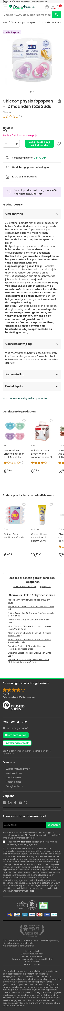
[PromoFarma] (22, 7)
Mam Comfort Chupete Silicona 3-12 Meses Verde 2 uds (29, 634)
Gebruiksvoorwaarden (32, 953)
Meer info (37, 193)
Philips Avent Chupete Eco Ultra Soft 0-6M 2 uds (29, 621)
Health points (13, 781)
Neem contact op (15, 735)
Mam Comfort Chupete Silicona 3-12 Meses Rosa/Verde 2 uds (29, 627)
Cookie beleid (32, 961)
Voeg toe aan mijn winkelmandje (40, 143)
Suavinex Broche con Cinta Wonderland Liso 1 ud (31, 607)
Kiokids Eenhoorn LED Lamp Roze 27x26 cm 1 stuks (29, 601)
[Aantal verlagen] (6, 144)
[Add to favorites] (58, 143)
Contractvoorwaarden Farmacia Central (32, 959)
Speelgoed (45, 586)
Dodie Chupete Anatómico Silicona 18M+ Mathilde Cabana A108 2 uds (28, 661)
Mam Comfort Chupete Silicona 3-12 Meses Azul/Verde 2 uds (29, 641)
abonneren (53, 825)
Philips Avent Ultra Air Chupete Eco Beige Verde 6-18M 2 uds (31, 614)
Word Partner (13, 777)
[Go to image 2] (33, 91)
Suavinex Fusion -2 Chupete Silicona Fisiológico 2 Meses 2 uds (26, 647)
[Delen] (59, 101)
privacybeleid (23, 841)
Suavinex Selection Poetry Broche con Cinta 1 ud (30, 654)
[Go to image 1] (31, 92)
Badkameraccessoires (24, 586)
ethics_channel (32, 964)
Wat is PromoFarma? (18, 769)
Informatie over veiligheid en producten (25, 398)
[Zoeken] (56, 14)
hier (8, 750)
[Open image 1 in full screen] (32, 59)
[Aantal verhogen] (17, 144)
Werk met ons (14, 773)
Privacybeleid (32, 951)
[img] (32, 117)
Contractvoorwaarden (32, 956)
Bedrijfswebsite (14, 786)
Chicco (7, 112)
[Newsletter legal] (5, 843)
